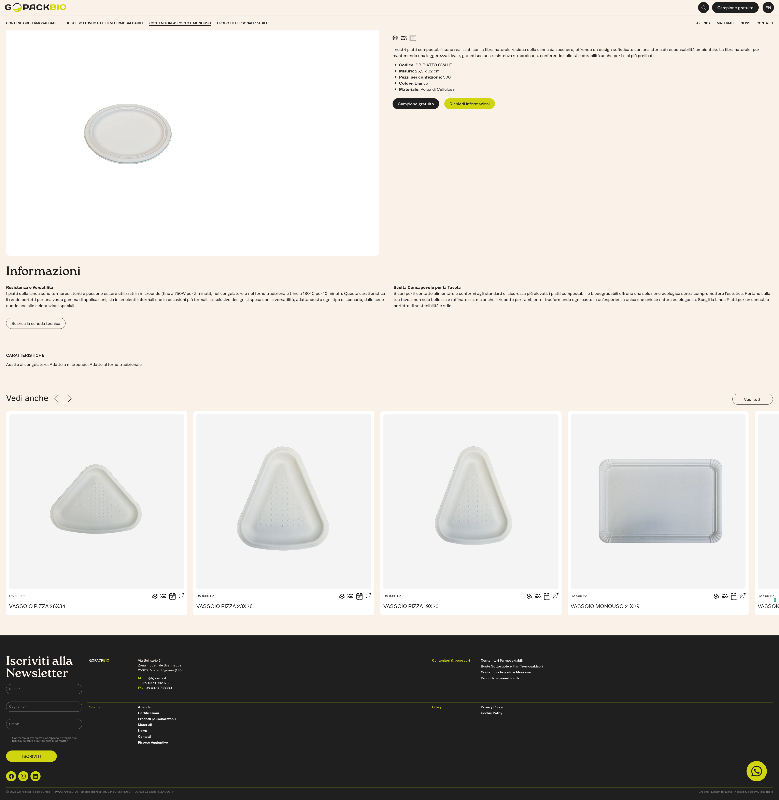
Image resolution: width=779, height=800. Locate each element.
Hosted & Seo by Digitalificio (753, 792)
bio (99, 660)
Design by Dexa (721, 792)
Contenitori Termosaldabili (32, 23)
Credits (704, 792)
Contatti (764, 23)
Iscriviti (31, 756)
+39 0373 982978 (155, 683)
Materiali (725, 23)
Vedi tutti (753, 399)
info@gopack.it (154, 678)
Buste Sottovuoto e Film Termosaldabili (104, 23)
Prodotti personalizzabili (242, 23)
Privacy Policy (492, 707)
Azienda (703, 23)
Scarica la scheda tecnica (35, 323)
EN (768, 7)
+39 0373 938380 (158, 688)
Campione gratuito (735, 7)
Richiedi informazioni (470, 103)
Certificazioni (148, 713)
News (745, 23)
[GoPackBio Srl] (35, 7)
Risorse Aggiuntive (153, 742)
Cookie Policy (491, 713)
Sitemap (95, 707)
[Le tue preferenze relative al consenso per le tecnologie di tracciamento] (775, 600)
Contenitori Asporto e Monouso (180, 23)
